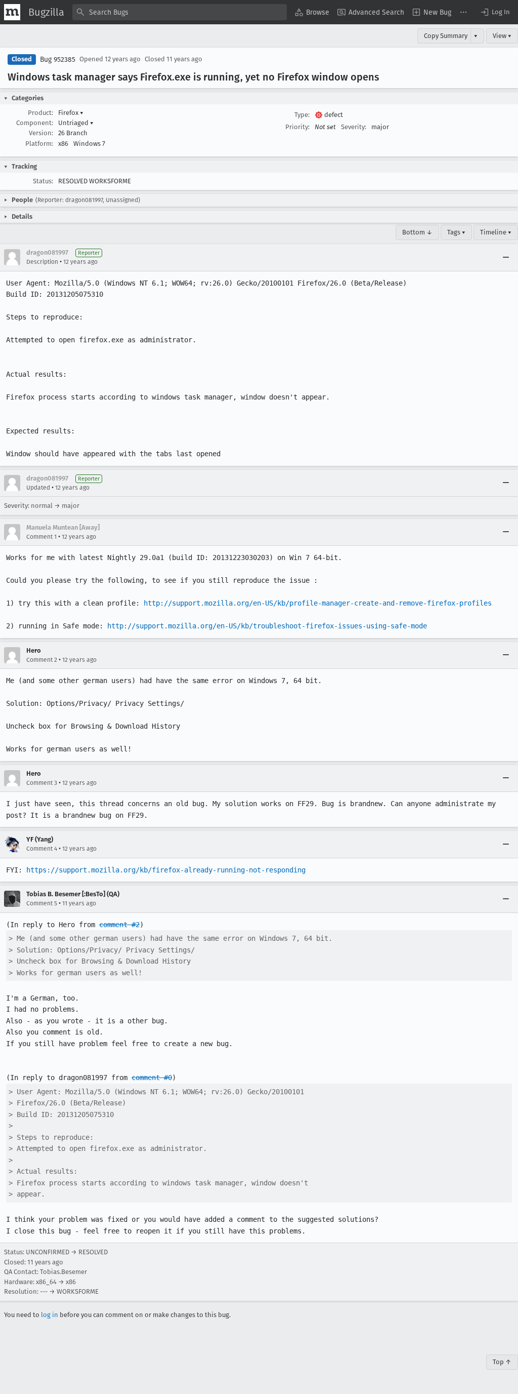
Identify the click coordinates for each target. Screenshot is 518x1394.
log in (49, 1315)
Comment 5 (41, 903)
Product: (40, 112)
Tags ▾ (456, 232)
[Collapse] (506, 257)
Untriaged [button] (76, 123)
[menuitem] (312, 12)
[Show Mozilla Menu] (12, 12)
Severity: (353, 127)
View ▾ (502, 35)
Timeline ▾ (495, 232)
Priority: (297, 127)
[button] (495, 12)
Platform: (39, 143)
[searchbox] (179, 12)
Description (42, 261)
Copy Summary (445, 35)
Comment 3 (41, 782)
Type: (302, 114)
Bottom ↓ (417, 232)
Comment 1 (41, 536)
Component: (34, 123)
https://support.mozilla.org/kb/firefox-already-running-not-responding (166, 870)
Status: (43, 181)
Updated (38, 487)
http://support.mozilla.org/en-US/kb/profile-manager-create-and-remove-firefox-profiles (318, 603)
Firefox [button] (70, 112)
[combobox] (179, 12)
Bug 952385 (57, 59)
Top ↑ (502, 1362)
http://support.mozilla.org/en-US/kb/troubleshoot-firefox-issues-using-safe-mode (267, 626)
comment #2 (119, 925)
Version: (41, 133)
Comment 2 (41, 659)
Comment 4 (41, 848)
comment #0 (152, 1077)
